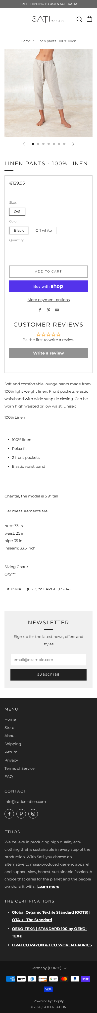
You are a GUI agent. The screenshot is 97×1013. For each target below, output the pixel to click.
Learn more (48, 886)
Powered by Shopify (49, 1001)
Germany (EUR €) (46, 968)
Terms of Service (19, 768)
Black (19, 230)
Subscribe (48, 674)
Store (9, 727)
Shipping (12, 743)
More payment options (49, 299)
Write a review (48, 353)
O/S (17, 212)
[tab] (33, 144)
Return (10, 752)
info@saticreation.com (25, 801)
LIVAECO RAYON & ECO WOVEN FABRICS (52, 945)
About (10, 735)
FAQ (8, 776)
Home (26, 41)
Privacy (11, 760)
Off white (44, 230)
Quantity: (16, 240)
